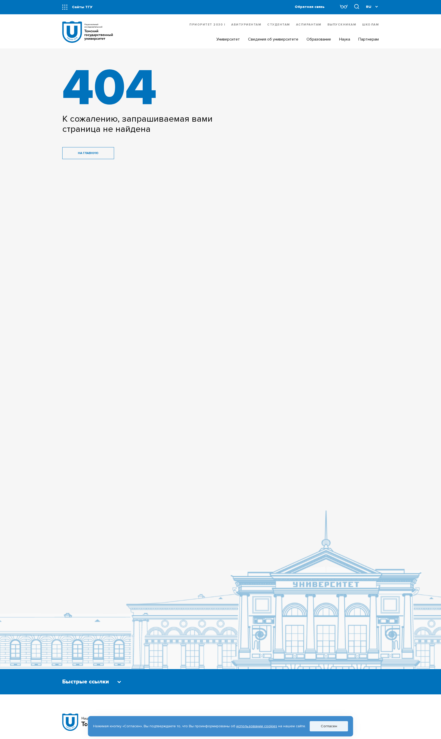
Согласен (329, 726)
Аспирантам (308, 25)
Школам (370, 25)
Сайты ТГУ (82, 7)
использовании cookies (256, 726)
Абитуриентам (246, 25)
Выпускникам (341, 25)
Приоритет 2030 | (207, 25)
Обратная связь (310, 7)
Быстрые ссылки (85, 682)
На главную (88, 153)
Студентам (278, 25)
